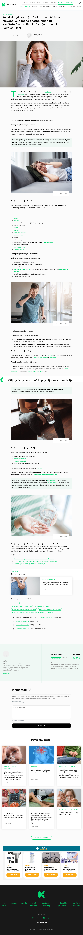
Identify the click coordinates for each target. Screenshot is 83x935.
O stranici (25, 2)
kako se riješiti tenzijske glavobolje (35, 603)
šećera (39, 468)
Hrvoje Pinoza (7, 660)
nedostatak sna (19, 247)
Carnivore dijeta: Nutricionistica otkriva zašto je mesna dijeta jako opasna (13, 815)
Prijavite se (41, 725)
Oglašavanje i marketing (49, 2)
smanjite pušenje (20, 458)
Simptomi (11, 14)
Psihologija (7, 768)
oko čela (22, 269)
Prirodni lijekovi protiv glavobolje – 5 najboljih (29, 563)
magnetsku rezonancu (35, 371)
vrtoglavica (53, 357)
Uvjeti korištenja (33, 904)
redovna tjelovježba (20, 461)
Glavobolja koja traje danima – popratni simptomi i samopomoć (36, 561)
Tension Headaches (46, 617)
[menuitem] (80, 2)
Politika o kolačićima (76, 904)
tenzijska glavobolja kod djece (50, 609)
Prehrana (42, 6)
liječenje (54, 603)
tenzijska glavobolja (43, 606)
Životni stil (71, 6)
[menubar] (80, 2)
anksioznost (48, 242)
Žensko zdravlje (70, 766)
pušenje (16, 230)
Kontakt (39, 2)
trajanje (41, 612)
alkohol (16, 220)
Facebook (37, 918)
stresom (21, 94)
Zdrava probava (25, 6)
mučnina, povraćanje (40, 357)
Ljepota (48, 6)
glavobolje (47, 92)
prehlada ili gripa (20, 232)
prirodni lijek (17, 606)
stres (16, 218)
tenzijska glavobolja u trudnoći (23, 612)
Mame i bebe (62, 6)
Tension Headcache (22, 625)
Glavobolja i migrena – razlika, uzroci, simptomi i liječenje (34, 559)
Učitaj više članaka (41, 837)
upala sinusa (18, 235)
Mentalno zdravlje (10, 766)
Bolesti (5, 14)
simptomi (29, 606)
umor (16, 228)
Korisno (79, 6)
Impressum (32, 2)
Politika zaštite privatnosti (62, 904)
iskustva (15, 603)
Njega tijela (35, 810)
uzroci (51, 612)
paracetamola (52, 482)
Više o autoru (6, 673)
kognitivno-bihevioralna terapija (45, 474)
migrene (50, 355)
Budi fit (55, 6)
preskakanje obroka (20, 249)
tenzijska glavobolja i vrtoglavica (24, 609)
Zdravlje (34, 6)
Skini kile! (7, 810)
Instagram (47, 918)
